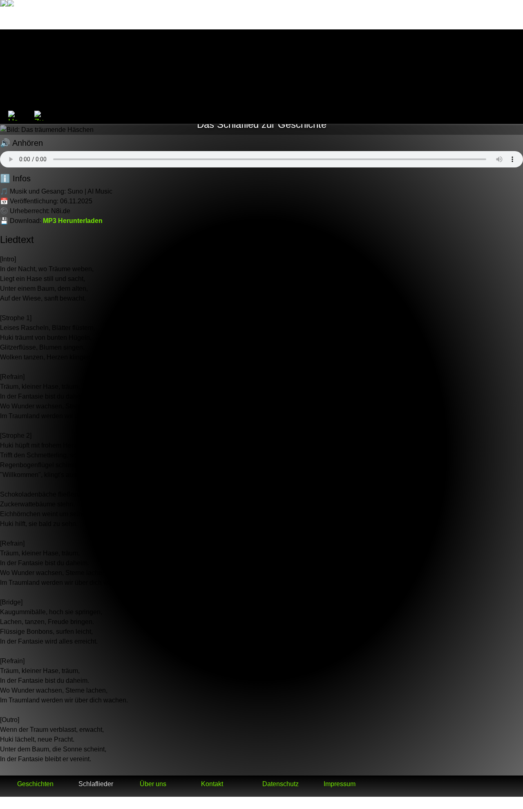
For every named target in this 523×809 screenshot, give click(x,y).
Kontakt (212, 783)
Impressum (339, 783)
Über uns (153, 783)
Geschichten (35, 783)
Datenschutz (280, 783)
